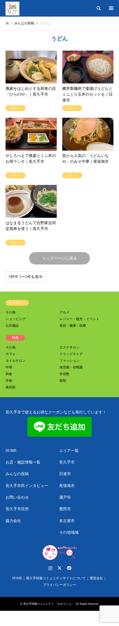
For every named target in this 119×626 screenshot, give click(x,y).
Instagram (50, 568)
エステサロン (69, 347)
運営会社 (96, 578)
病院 (63, 381)
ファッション (69, 361)
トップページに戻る (59, 258)
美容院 (10, 387)
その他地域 (69, 532)
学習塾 (64, 374)
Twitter (59, 568)
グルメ (64, 312)
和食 (9, 374)
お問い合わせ (17, 497)
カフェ (10, 354)
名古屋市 (67, 521)
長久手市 (67, 462)
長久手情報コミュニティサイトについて (56, 578)
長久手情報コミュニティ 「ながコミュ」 (48, 603)
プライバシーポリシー (59, 585)
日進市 (65, 474)
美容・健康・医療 (73, 326)
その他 (10, 312)
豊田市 (65, 509)
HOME (11, 451)
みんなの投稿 (17, 474)
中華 (9, 367)
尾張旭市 (67, 486)
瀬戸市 (65, 497)
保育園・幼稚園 (71, 367)
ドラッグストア (71, 354)
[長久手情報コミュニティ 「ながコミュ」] (12, 8)
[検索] (98, 8)
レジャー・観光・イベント (79, 319)
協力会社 (13, 521)
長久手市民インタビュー (27, 486)
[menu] (110, 8)
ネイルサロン (15, 361)
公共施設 (12, 326)
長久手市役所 (17, 509)
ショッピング (15, 319)
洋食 (9, 381)
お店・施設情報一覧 (23, 462)
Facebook (69, 568)
